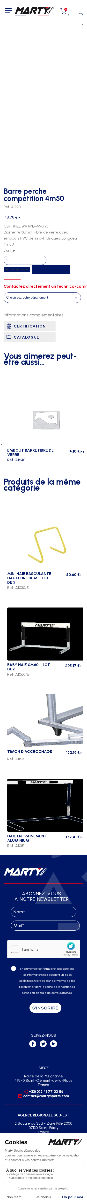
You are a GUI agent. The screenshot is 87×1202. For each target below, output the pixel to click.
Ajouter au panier (16, 269)
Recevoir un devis (51, 269)
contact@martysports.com (46, 1096)
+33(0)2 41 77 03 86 (46, 1091)
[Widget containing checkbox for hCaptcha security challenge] (43, 949)
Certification (30, 326)
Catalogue (26, 337)
